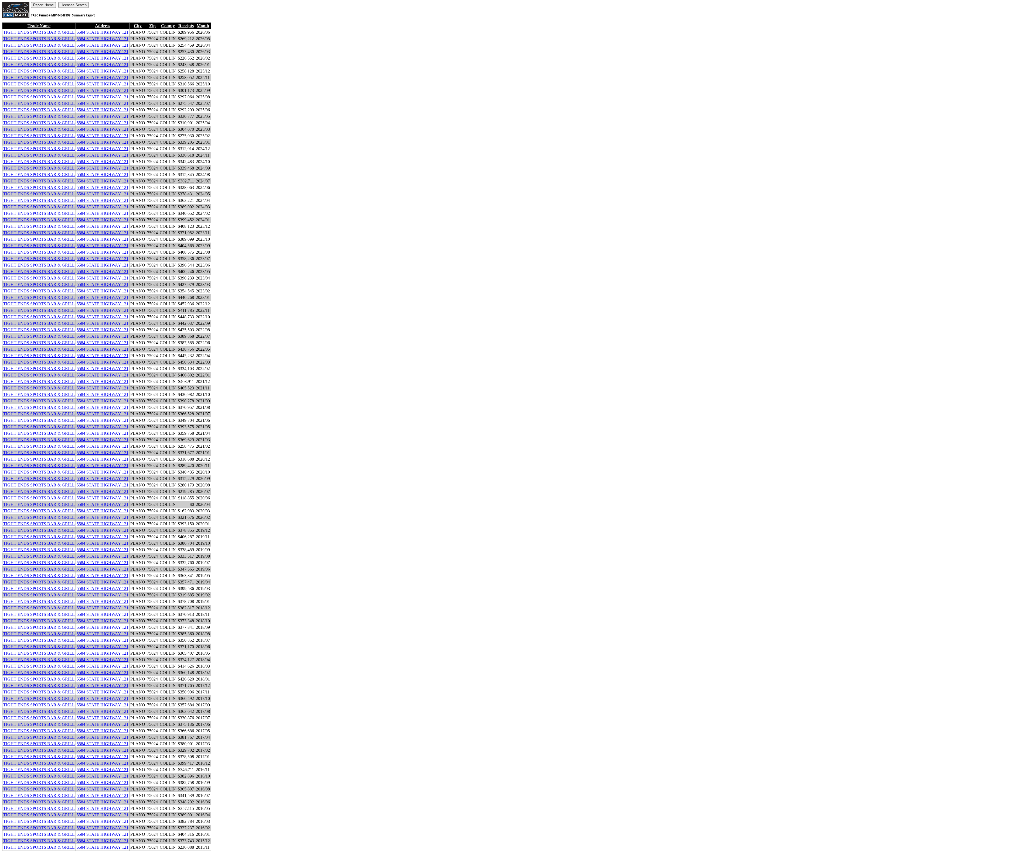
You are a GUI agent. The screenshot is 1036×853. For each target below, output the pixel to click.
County (168, 25)
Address (102, 25)
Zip (152, 25)
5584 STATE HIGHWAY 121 (102, 32)
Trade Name (39, 25)
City (138, 25)
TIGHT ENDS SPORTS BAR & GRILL (39, 32)
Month (203, 25)
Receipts (186, 25)
